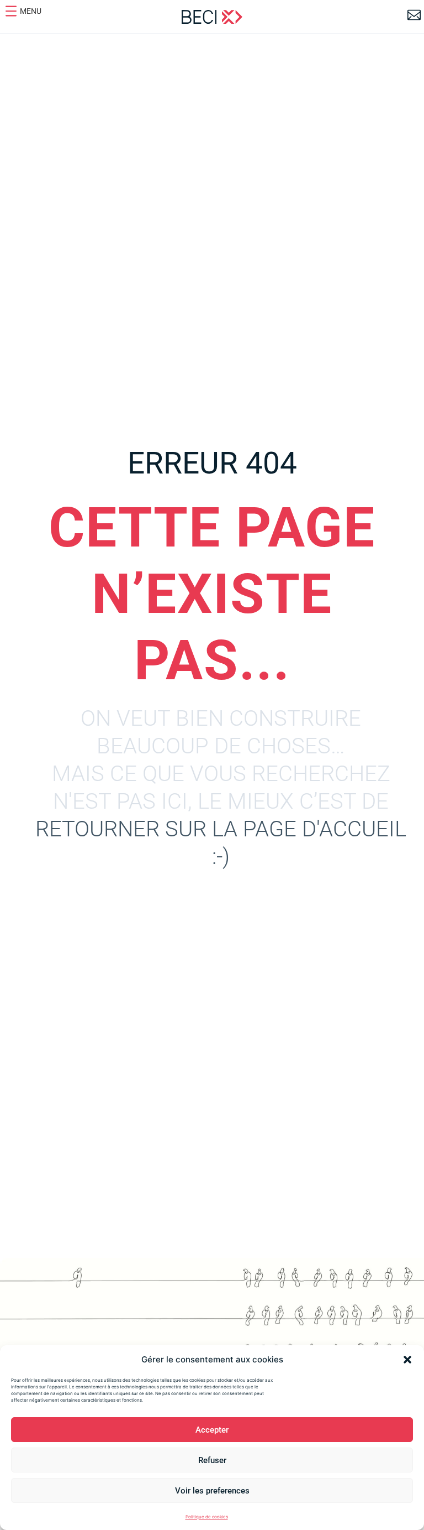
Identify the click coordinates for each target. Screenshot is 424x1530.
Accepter (212, 1430)
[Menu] (11, 11)
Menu (30, 11)
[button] (407, 1359)
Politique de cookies (207, 1516)
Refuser (212, 1460)
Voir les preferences (212, 1491)
